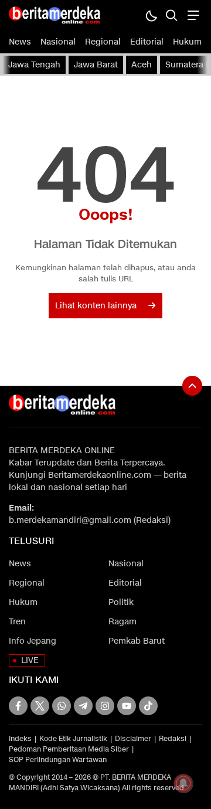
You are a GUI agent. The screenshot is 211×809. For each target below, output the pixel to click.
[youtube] (126, 705)
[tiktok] (148, 705)
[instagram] (105, 705)
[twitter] (39, 705)
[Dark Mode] (151, 15)
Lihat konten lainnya (96, 305)
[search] (171, 15)
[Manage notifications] (183, 783)
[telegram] (83, 705)
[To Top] (192, 386)
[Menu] (192, 15)
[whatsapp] (61, 705)
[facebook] (18, 705)
